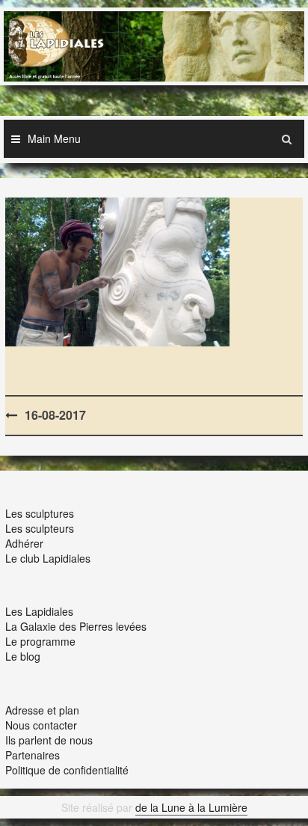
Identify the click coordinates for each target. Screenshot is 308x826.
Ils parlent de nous (49, 739)
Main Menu (54, 138)
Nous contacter (41, 725)
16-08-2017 (55, 414)
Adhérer (24, 543)
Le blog (22, 656)
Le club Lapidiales (47, 558)
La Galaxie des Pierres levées (76, 626)
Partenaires (32, 754)
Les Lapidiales (39, 611)
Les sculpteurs (39, 528)
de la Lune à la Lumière (191, 807)
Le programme (40, 641)
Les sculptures (39, 513)
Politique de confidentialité (67, 769)
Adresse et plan (42, 710)
